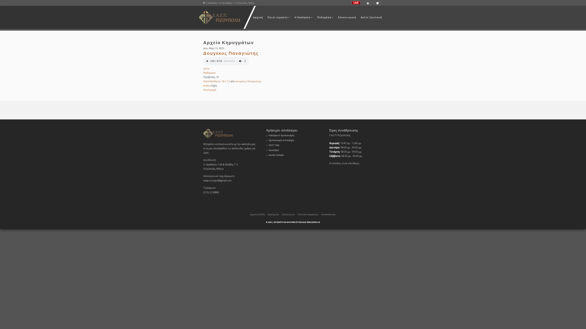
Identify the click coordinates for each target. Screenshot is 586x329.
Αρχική (258, 17)
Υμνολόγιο (274, 150)
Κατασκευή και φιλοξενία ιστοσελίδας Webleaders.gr (297, 222)
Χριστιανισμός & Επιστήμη (281, 140)
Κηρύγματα (273, 214)
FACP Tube (274, 145)
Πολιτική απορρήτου (307, 214)
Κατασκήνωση (328, 214)
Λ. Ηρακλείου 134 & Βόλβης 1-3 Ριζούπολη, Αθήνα (229, 2)
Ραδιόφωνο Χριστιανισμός (281, 135)
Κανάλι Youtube (276, 155)
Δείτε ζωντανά (371, 17)
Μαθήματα (209, 72)
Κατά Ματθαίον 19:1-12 (216, 81)
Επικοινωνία (347, 17)
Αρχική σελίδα (257, 214)
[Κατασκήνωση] (377, 3)
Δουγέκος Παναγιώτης (231, 53)
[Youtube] (367, 3)
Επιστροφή (209, 90)
